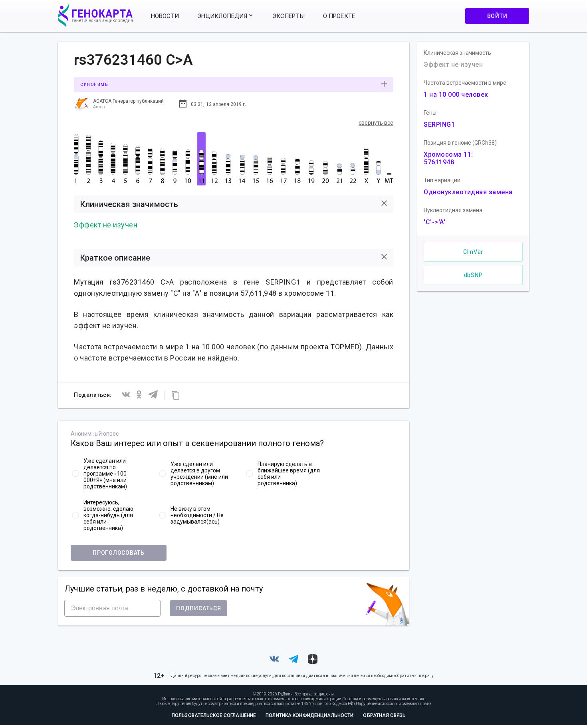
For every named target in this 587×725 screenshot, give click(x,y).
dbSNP (473, 275)
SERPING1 (439, 124)
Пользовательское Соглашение (214, 715)
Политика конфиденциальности (309, 715)
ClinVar (473, 252)
